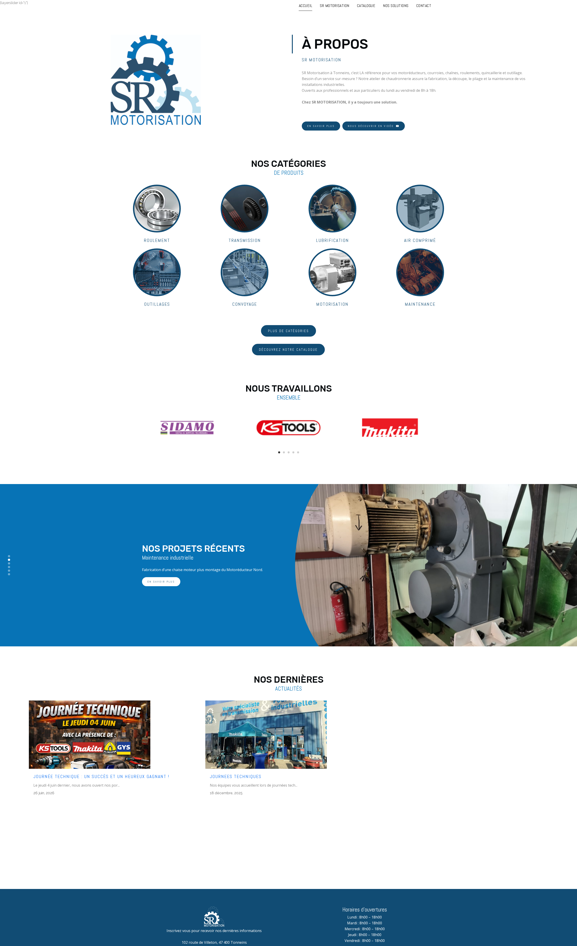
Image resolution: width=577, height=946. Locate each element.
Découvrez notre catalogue (288, 349)
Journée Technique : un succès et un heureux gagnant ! (101, 776)
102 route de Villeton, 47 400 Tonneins (214, 942)
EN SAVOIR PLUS (321, 126)
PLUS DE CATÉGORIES (288, 330)
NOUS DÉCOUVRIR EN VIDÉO (371, 126)
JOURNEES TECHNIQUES (235, 776)
